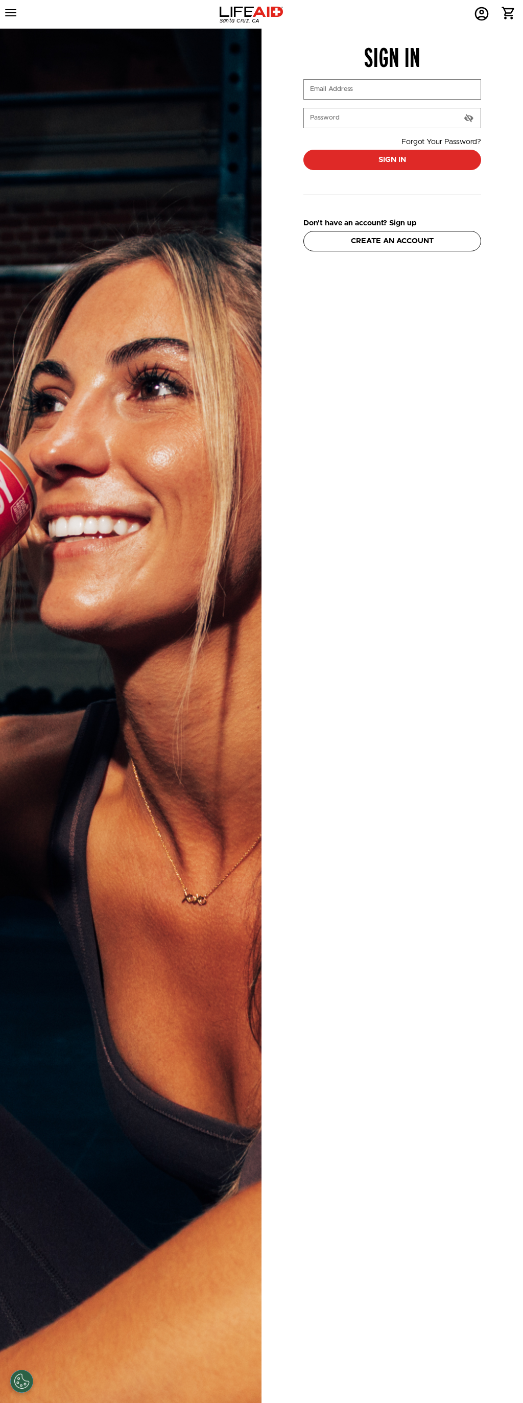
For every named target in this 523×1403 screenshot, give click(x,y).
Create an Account (392, 241)
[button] (508, 16)
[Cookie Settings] (21, 1381)
